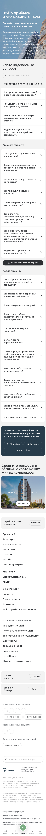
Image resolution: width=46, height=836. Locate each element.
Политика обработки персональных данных (21, 819)
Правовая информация (12, 815)
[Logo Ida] (9, 770)
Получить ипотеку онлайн (18, 630)
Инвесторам (10, 651)
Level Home (9, 656)
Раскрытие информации (13, 812)
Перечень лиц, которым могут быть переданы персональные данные (22, 823)
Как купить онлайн (14, 625)
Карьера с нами (12, 646)
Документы (10, 641)
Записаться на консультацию (21, 635)
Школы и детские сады (17, 661)
